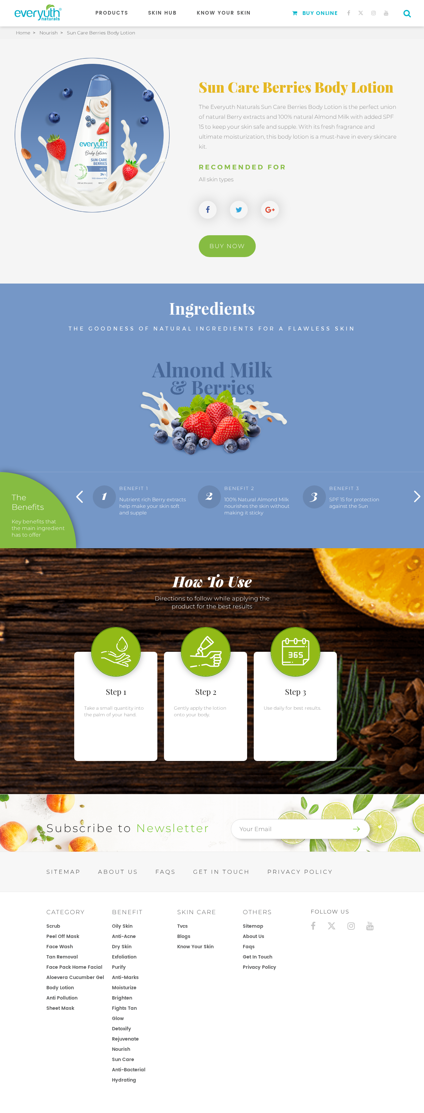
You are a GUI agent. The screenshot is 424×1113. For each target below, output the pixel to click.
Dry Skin (122, 947)
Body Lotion (60, 988)
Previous (79, 496)
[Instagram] (373, 13)
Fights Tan (124, 1008)
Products (111, 13)
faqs (249, 947)
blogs (183, 936)
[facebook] (348, 13)
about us (253, 936)
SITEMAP (63, 871)
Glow (118, 1018)
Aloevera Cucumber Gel (75, 977)
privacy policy (259, 967)
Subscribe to (128, 828)
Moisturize (124, 988)
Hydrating (124, 1080)
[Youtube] (386, 13)
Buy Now (227, 246)
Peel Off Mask (62, 936)
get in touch (257, 957)
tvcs (182, 926)
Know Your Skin (224, 13)
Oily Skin (122, 926)
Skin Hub (162, 13)
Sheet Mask (60, 1008)
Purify (119, 967)
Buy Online (320, 13)
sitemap (253, 926)
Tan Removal (62, 957)
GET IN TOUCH (221, 871)
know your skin (195, 947)
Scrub (53, 926)
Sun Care (123, 1059)
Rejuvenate (125, 1039)
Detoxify (121, 1029)
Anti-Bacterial (128, 1070)
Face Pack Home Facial (74, 967)
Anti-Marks (125, 977)
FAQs (165, 871)
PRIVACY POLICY (300, 871)
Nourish (121, 1049)
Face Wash (59, 947)
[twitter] (360, 13)
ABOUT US (118, 871)
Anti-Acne (124, 936)
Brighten (122, 998)
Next (417, 496)
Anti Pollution (62, 998)
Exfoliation (124, 957)
